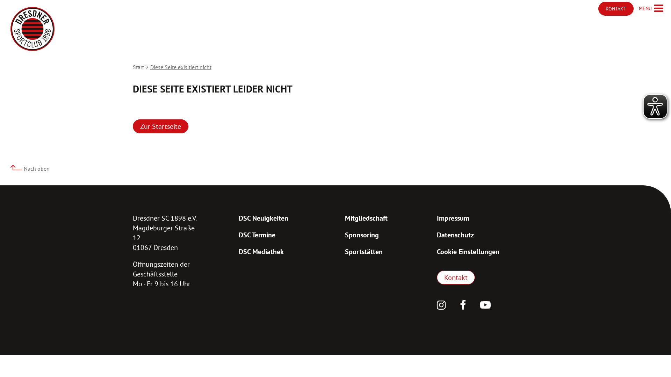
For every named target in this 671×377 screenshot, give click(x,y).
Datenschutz (455, 234)
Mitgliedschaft (366, 218)
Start (138, 67)
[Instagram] (441, 305)
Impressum (453, 218)
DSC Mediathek (261, 251)
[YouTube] (485, 305)
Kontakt (456, 277)
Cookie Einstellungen (468, 251)
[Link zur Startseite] (32, 29)
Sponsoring (362, 234)
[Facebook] (463, 305)
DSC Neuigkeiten (263, 218)
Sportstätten (364, 251)
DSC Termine (257, 234)
